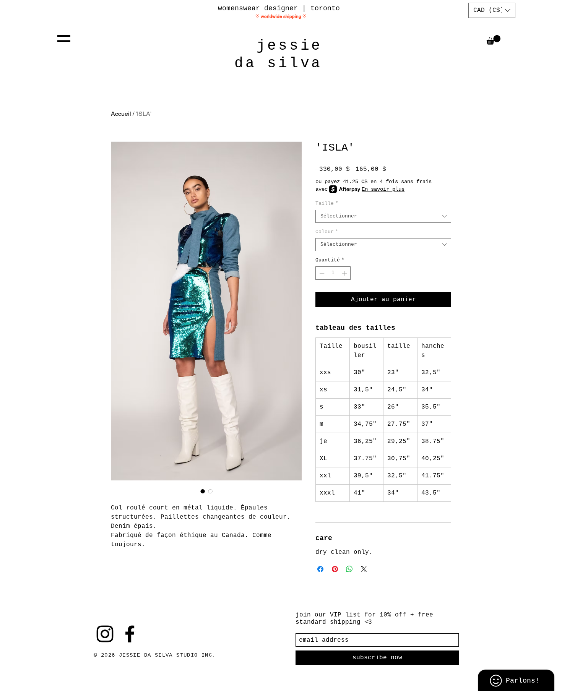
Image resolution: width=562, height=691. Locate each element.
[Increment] (345, 273)
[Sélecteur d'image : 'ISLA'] (202, 491)
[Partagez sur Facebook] (320, 569)
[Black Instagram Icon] (105, 634)
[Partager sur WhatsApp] (349, 569)
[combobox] (383, 216)
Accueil (121, 113)
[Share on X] (364, 569)
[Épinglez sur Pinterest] (334, 569)
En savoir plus (383, 189)
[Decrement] (321, 273)
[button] (63, 38)
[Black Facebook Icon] (130, 634)
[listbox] (491, 10)
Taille (326, 203)
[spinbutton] (333, 273)
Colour (326, 232)
